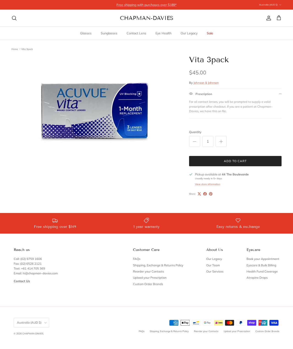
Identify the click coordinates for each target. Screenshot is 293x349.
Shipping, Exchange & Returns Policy (158, 265)
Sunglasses (109, 33)
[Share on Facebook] (205, 194)
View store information (207, 184)
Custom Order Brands (148, 284)
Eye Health (163, 33)
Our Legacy (189, 33)
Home (14, 48)
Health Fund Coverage (262, 271)
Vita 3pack (27, 48)
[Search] (14, 18)
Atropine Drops (257, 277)
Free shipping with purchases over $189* (146, 5)
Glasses (86, 33)
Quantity (195, 132)
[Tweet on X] (199, 194)
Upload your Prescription (150, 277)
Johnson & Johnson (206, 83)
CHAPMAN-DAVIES (32, 333)
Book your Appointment (263, 259)
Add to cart (235, 161)
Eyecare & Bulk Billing (261, 265)
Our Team (213, 265)
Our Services (214, 271)
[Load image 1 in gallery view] (95, 113)
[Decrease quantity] (194, 141)
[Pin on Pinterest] (210, 194)
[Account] (267, 18)
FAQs (136, 259)
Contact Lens (136, 33)
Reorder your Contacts (148, 271)
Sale (210, 33)
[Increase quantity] (221, 141)
